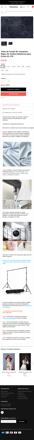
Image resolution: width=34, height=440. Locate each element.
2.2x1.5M (13, 66)
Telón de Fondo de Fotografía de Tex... (9, 373)
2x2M (18, 66)
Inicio (2, 11)
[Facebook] (2, 412)
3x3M (2, 70)
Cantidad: (3, 78)
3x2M (23, 66)
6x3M (7, 70)
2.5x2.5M (28, 66)
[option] (17, 27)
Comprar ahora (13, 94)
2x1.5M (8, 66)
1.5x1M (2, 66)
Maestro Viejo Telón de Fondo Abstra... (25, 373)
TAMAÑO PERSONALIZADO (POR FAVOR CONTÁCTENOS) (13, 74)
